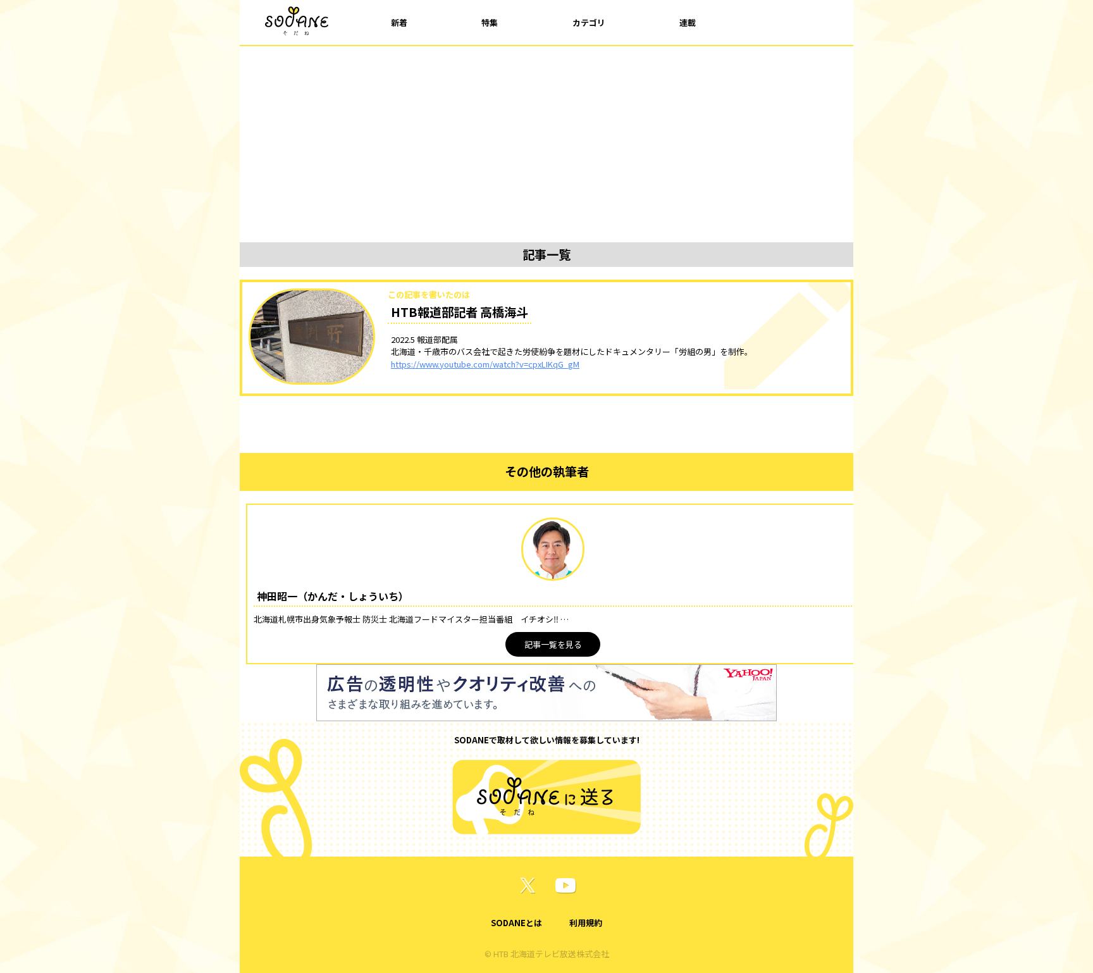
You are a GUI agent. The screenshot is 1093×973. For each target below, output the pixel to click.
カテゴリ (588, 22)
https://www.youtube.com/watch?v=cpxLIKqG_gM (485, 364)
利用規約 (585, 923)
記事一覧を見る (553, 644)
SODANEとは (516, 923)
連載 (687, 22)
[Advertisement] (546, 141)
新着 (399, 22)
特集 (489, 22)
